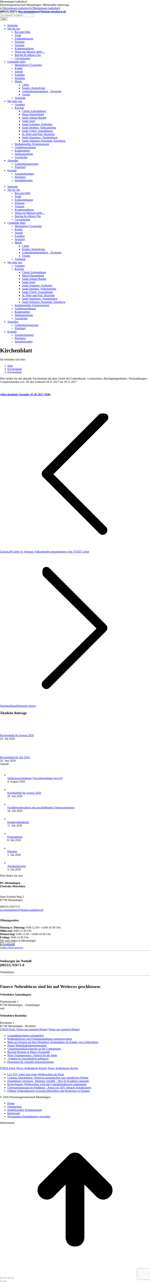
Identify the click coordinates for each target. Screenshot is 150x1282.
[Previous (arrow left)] (1, 1281)
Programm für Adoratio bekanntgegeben (30, 1061)
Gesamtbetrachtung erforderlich (25, 1035)
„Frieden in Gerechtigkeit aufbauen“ (28, 1058)
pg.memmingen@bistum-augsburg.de (43, 11)
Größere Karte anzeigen (11, 947)
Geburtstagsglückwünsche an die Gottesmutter (34, 1048)
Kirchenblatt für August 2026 (17, 735)
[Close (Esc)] (1, 1278)
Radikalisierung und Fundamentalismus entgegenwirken (39, 1038)
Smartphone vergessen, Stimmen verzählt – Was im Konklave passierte (48, 1081)
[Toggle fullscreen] (8, 1278)
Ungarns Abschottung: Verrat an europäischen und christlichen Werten (47, 1077)
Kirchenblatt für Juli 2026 (15, 757)
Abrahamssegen (16, 866)
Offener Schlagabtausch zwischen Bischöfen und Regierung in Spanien (48, 1090)
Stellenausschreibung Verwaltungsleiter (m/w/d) (34, 778)
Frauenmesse (14, 836)
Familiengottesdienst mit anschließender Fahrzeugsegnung (40, 807)
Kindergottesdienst (18, 822)
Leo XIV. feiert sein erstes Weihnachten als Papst (35, 1074)
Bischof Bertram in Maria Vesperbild (28, 1052)
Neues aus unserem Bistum (64, 1029)
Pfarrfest (12, 851)
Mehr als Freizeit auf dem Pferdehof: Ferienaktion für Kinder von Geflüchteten (52, 1042)
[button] (28, 1116)
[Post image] (10, 732)
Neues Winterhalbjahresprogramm (27, 1045)
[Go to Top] (75, 1273)
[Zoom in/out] (12, 1278)
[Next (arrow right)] (5, 1281)
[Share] (5, 1278)
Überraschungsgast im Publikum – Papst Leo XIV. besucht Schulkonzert (49, 1087)
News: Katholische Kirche (63, 1068)
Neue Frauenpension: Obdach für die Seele (32, 1055)
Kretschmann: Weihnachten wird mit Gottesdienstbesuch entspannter (47, 1084)
